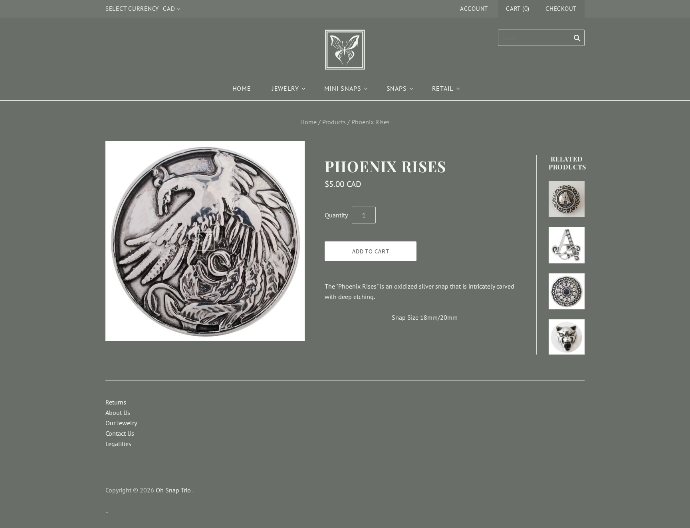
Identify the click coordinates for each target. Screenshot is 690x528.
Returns (115, 402)
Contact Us (119, 433)
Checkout (561, 8)
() (517, 8)
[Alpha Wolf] (567, 337)
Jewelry (285, 88)
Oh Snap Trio (173, 490)
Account (474, 8)
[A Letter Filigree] (567, 245)
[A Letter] (567, 199)
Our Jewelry (121, 423)
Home (241, 88)
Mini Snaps (342, 88)
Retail (443, 88)
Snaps (397, 88)
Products (334, 122)
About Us (117, 412)
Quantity (336, 215)
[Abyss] (567, 291)
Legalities (118, 444)
